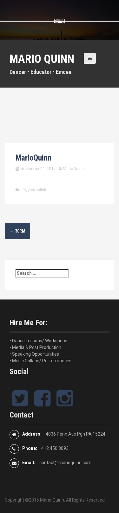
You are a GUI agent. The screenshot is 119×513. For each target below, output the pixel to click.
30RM (17, 230)
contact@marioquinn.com (65, 462)
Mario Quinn (42, 59)
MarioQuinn (73, 168)
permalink (36, 189)
